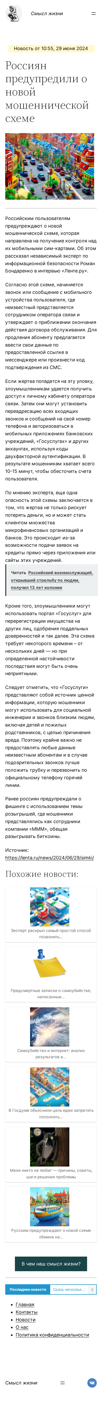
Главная (25, 1304)
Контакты (27, 1312)
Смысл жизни (47, 13)
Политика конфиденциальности (52, 1334)
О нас (22, 1327)
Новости (26, 1319)
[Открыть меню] (93, 13)
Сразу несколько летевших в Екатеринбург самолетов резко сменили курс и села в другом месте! (69, 1289)
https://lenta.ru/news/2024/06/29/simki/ (49, 857)
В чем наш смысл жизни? (51, 1264)
